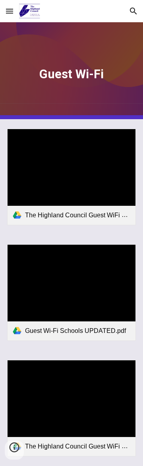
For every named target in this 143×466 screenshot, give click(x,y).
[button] (9, 11)
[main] (71, 70)
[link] (71, 177)
